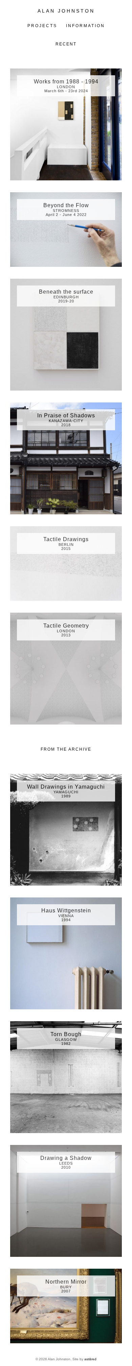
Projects (42, 25)
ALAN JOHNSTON (66, 11)
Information (85, 25)
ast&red (90, 1359)
